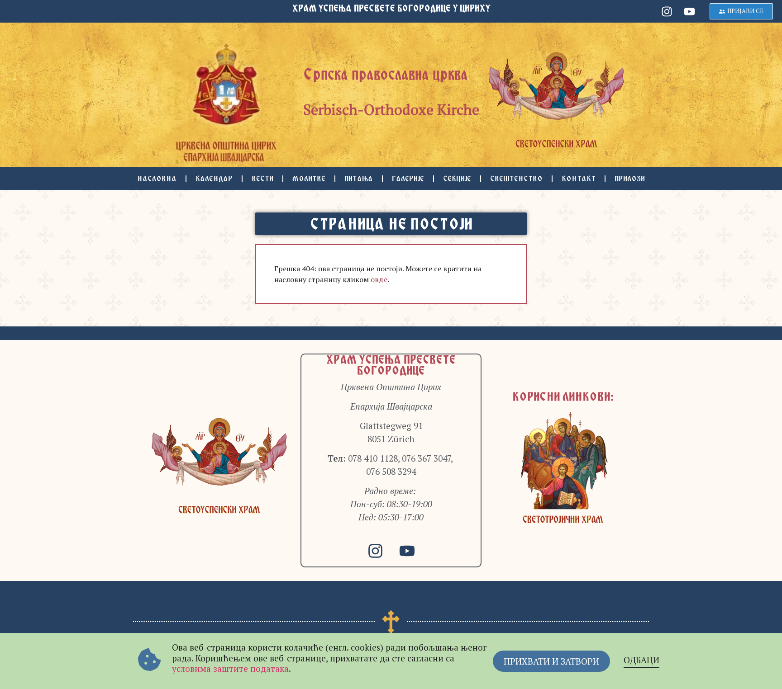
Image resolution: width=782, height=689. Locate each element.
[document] (391, 344)
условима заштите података (230, 668)
